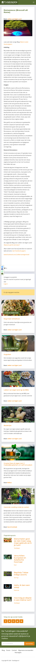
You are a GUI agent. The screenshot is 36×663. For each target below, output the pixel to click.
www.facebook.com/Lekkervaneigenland (16, 254)
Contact (14, 650)
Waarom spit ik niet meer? (12, 245)
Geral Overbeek (12, 527)
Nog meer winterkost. (12, 319)
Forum (8, 650)
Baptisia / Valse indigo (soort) (21, 573)
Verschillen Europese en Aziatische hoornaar (20, 559)
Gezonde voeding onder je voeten (16, 507)
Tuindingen (17, 548)
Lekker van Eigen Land (14, 19)
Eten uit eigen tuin (11, 313)
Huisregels (18, 652)
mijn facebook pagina (18, 251)
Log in (6, 284)
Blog (3, 650)
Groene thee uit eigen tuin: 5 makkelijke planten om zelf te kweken (18, 464)
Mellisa (9, 482)
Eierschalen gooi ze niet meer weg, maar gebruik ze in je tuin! (23, 542)
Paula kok (16, 590)
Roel (15, 565)
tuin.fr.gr (16, 577)
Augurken (7, 354)
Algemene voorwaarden (25, 650)
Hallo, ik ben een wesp (22, 586)
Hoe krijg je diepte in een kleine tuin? (22, 599)
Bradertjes (7, 425)
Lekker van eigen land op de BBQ (16, 390)
